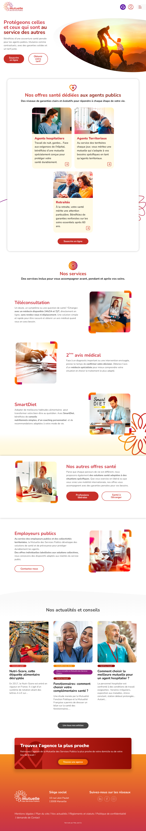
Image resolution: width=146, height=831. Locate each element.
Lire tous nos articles (73, 725)
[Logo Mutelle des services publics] (27, 801)
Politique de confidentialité (111, 813)
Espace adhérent (130, 7)
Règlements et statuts (81, 813)
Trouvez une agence (73, 762)
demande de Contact (28, 817)
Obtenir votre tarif (38, 59)
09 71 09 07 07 (122, 7)
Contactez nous (29, 568)
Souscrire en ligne (14, 59)
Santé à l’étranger (116, 496)
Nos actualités (59, 813)
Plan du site (42, 813)
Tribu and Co (77, 823)
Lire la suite (29, 657)
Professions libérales (82, 496)
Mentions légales (24, 813)
